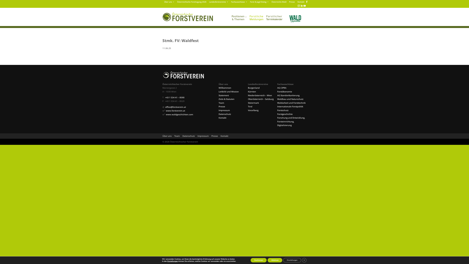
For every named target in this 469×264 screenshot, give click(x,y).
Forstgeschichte (285, 114)
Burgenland (254, 87)
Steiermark (253, 102)
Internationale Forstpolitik (290, 106)
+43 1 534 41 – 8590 (174, 97)
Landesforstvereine (217, 2)
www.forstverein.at (175, 110)
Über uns (168, 2)
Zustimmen (258, 260)
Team (221, 102)
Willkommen (225, 87)
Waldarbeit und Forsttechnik (291, 102)
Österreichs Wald (279, 2)
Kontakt (301, 2)
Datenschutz (225, 114)
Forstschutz (282, 110)
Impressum (224, 110)
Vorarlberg (253, 110)
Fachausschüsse (238, 2)
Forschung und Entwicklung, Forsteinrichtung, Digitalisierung (291, 121)
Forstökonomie (284, 91)
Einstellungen (172, 261)
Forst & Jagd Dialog (258, 2)
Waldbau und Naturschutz (290, 99)
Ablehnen (275, 260)
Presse (292, 2)
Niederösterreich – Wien (260, 95)
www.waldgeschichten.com (179, 114)
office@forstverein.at (175, 107)
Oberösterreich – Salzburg (261, 99)
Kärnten (252, 91)
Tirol (250, 106)
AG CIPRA (281, 87)
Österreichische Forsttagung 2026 (191, 2)
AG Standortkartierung (288, 95)
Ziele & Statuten (226, 99)
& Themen (238, 18)
